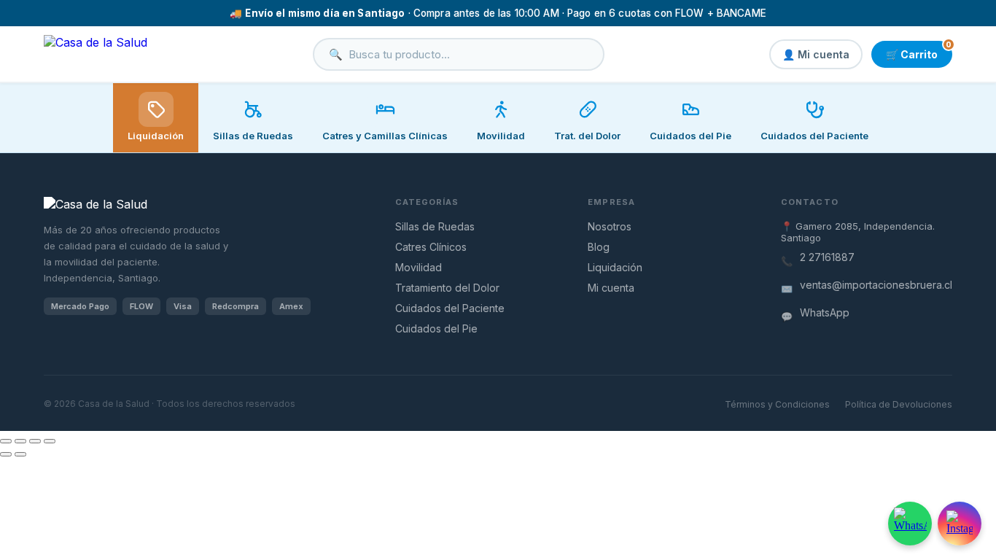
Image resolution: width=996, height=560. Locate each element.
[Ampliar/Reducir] (6, 441)
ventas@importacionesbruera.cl (876, 285)
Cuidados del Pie (436, 328)
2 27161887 (827, 257)
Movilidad (418, 267)
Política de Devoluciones (898, 404)
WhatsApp (824, 312)
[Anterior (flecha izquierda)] (6, 454)
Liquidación (156, 135)
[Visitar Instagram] (959, 523)
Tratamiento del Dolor (447, 287)
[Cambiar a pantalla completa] (20, 441)
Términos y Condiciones (777, 404)
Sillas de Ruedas (435, 226)
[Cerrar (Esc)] (49, 441)
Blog (599, 247)
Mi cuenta (611, 287)
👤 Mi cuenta (815, 54)
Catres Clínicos (431, 247)
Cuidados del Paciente (450, 308)
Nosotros (609, 226)
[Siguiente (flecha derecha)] (20, 454)
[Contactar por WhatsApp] (910, 523)
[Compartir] (35, 441)
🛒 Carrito (919, 51)
